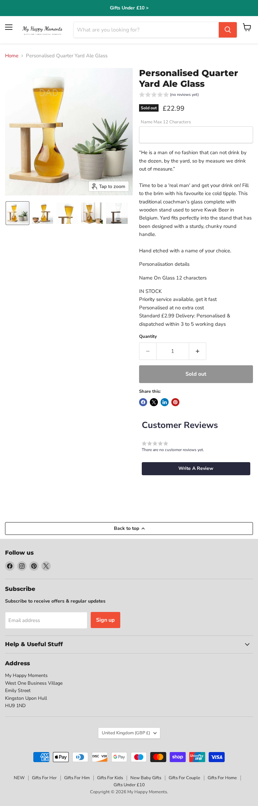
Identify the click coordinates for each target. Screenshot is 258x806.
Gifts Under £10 (129, 785)
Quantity (148, 336)
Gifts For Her (44, 778)
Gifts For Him (77, 778)
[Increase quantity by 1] (197, 351)
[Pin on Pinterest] (175, 402)
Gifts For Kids (110, 778)
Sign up (105, 620)
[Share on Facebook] (143, 402)
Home (11, 56)
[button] (17, 213)
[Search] (228, 30)
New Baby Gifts (145, 778)
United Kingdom (126, 733)
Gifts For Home (222, 778)
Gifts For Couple (184, 778)
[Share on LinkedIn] (165, 402)
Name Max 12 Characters (166, 122)
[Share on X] (154, 402)
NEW (19, 778)
